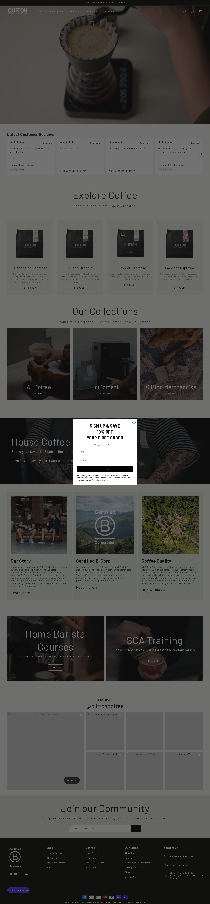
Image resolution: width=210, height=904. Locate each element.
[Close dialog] (134, 421)
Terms (105, 480)
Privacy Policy (96, 480)
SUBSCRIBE (105, 469)
